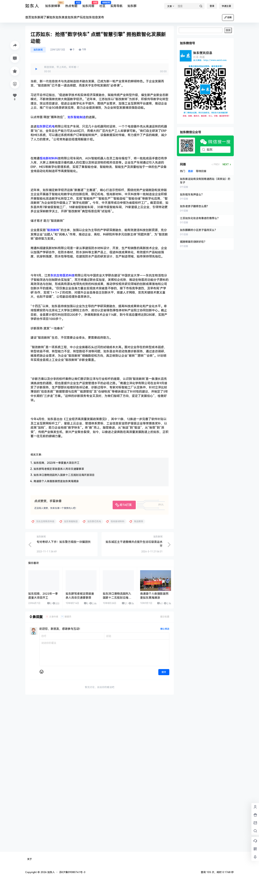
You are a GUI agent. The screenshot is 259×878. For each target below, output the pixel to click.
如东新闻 (38, 49)
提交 (164, 672)
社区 (102, 5)
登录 (212, 6)
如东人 (51, 872)
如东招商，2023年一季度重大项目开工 (56, 462)
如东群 (132, 6)
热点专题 (71, 5)
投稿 (229, 17)
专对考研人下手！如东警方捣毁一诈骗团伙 (64, 542)
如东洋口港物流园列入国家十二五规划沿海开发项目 (64, 474)
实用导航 (116, 6)
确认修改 (164, 629)
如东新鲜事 (52, 5)
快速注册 (226, 6)
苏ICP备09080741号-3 (72, 872)
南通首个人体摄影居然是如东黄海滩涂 (56, 481)
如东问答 (88, 5)
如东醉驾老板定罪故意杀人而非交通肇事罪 (59, 468)
